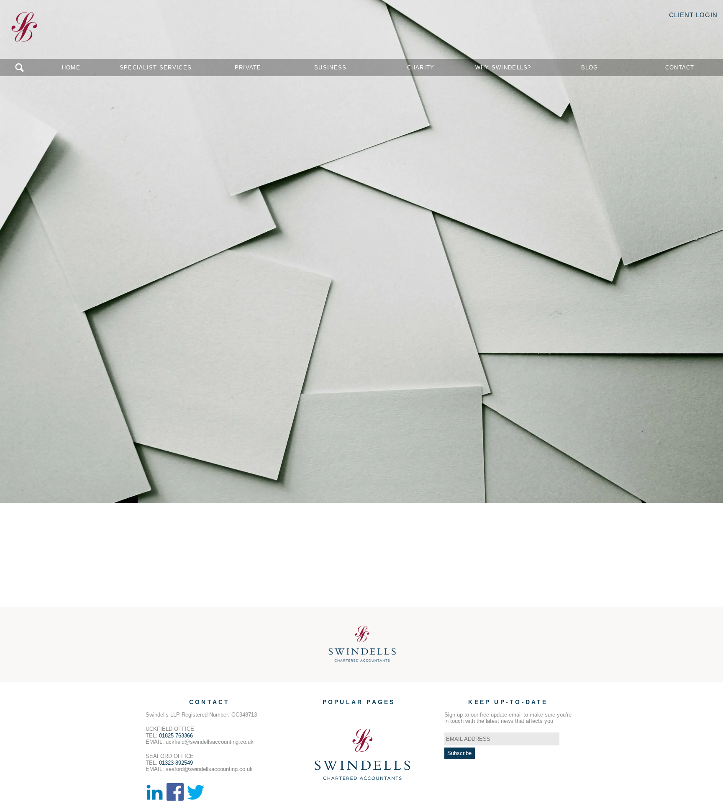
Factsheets (365, 759)
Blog (589, 67)
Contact (680, 67)
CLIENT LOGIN (693, 14)
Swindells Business (351, 721)
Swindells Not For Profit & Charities (370, 727)
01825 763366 (176, 735)
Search (19, 67)
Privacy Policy (345, 746)
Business (330, 67)
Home (71, 67)
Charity (421, 67)
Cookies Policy (346, 740)
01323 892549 (176, 763)
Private (248, 67)
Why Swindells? (503, 67)
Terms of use (343, 753)
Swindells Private (348, 715)
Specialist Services (156, 67)
